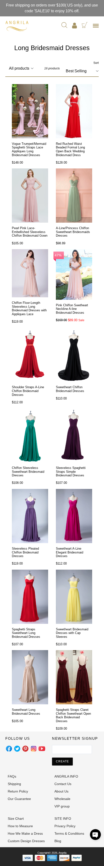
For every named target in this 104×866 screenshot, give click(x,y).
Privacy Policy (64, 826)
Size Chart (16, 818)
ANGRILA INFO (66, 776)
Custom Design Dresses (26, 841)
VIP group (62, 806)
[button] (95, 834)
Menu (96, 27)
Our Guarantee (19, 799)
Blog (57, 841)
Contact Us (62, 784)
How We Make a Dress (25, 833)
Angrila (63, 852)
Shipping (14, 784)
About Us (61, 791)
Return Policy (18, 791)
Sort (96, 63)
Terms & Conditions (69, 833)
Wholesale (62, 799)
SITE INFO (62, 818)
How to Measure (20, 826)
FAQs (12, 776)
